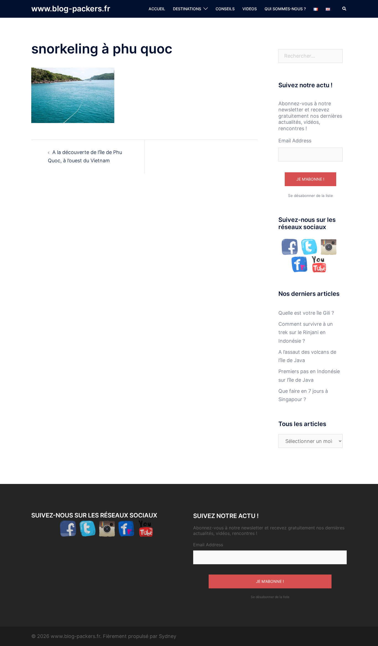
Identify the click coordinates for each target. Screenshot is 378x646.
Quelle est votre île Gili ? (306, 313)
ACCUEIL (157, 8)
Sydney (167, 636)
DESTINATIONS (187, 8)
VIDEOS (249, 8)
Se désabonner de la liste (310, 195)
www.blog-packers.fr (70, 8)
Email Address (294, 140)
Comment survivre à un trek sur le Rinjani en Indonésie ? (305, 332)
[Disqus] (144, 259)
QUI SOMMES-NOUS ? (285, 8)
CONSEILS (225, 8)
